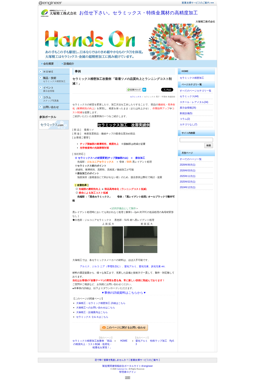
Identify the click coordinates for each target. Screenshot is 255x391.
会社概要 (48, 63)
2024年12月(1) (187, 187)
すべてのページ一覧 (191, 159)
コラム (51, 99)
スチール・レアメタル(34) (194, 102)
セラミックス (135, 97)
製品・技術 (54, 79)
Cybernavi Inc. (122, 369)
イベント (48, 89)
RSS (127, 377)
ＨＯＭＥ (48, 71)
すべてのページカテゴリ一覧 (195, 90)
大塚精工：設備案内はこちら (92, 312)
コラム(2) (185, 118)
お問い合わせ (51, 107)
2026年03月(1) (187, 170)
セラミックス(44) (189, 96)
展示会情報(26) (188, 107)
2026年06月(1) (187, 164)
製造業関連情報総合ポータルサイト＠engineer (127, 366)
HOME (124, 340)
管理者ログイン (127, 371)
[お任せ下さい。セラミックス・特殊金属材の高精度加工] (127, 59)
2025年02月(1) (187, 181)
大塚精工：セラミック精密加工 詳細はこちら (100, 303)
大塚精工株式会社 (205, 21)
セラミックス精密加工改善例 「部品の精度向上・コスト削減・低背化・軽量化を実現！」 (92, 344)
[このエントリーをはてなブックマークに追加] (144, 90)
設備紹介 (69, 63)
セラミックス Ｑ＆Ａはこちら (92, 316)
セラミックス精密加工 (192, 77)
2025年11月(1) (187, 176)
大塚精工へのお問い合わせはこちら (95, 307)
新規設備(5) (186, 113)
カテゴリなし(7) (188, 124)
